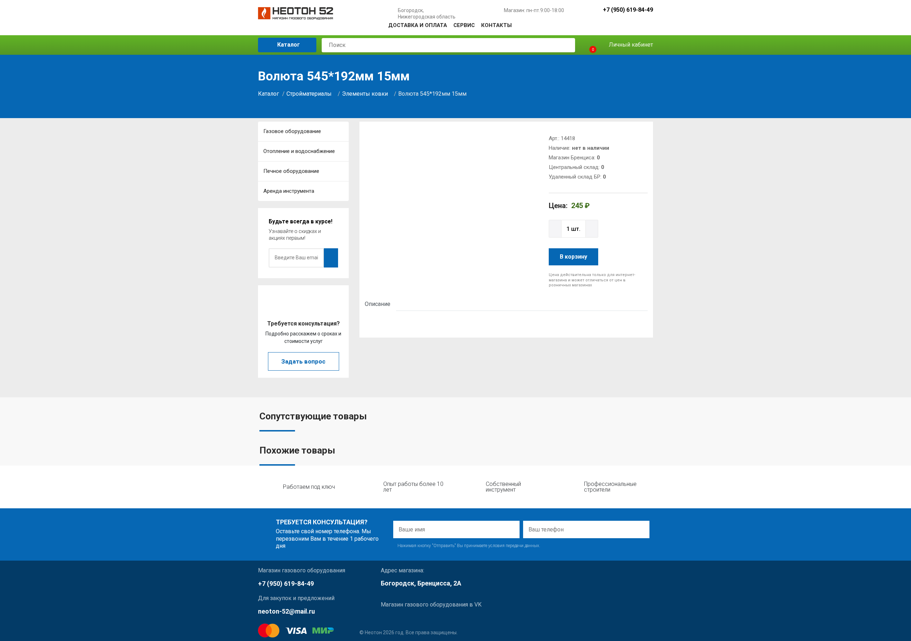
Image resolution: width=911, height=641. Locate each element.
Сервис (464, 25)
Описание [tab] (377, 304)
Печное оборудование (291, 171)
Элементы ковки (365, 93)
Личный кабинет (630, 44)
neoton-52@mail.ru (286, 611)
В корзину (573, 256)
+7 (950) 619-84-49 (628, 10)
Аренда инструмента (288, 191)
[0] (586, 45)
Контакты (496, 25)
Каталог (288, 44)
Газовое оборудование (292, 131)
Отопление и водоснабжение (299, 151)
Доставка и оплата (417, 25)
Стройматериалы (309, 93)
